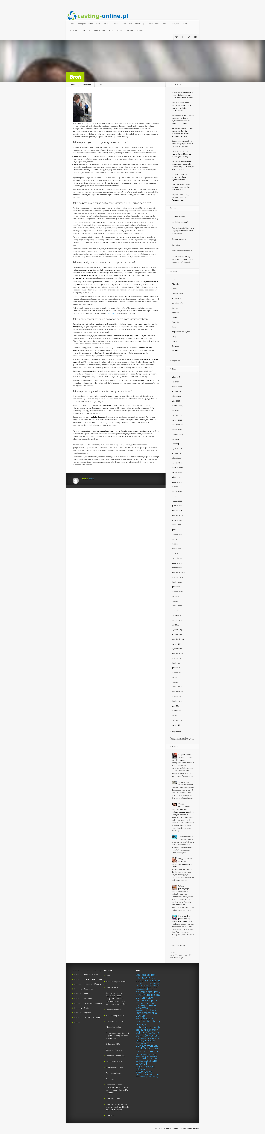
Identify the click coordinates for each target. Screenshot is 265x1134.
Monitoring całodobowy (115, 1021)
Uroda (82, 30)
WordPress (194, 1128)
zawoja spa (143, 1077)
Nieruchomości (153, 24)
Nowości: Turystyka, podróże (88, 1003)
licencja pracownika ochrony (148, 1028)
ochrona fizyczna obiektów (147, 1034)
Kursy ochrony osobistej (115, 1016)
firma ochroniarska (144, 990)
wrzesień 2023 (177, 468)
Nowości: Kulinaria (83, 989)
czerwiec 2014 (177, 711)
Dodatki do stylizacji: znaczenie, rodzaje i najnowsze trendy (179, 177)
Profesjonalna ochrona (114, 1067)
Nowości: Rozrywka (83, 999)
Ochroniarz (176, 245)
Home (72, 24)
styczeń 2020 (177, 615)
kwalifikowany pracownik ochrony (148, 1020)
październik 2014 (178, 692)
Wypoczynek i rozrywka (96, 30)
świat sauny (153, 1077)
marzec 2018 (177, 644)
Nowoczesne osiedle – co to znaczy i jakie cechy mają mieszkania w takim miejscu (182, 95)
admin (91, 479)
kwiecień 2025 (177, 415)
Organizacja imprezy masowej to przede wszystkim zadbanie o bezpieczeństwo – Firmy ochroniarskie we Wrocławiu (116, 998)
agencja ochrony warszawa (148, 979)
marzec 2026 (177, 387)
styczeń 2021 (177, 558)
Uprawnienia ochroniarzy (115, 1056)
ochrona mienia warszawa (145, 1044)
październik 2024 (178, 425)
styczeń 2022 (177, 501)
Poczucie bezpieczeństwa (182, 251)
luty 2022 (175, 496)
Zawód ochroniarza (185, 837)
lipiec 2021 (176, 530)
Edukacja (106, 24)
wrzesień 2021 (177, 520)
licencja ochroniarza (143, 1025)
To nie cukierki (183, 782)
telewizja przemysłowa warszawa (144, 1072)
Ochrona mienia (112, 987)
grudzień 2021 (177, 506)
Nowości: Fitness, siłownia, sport (91, 984)
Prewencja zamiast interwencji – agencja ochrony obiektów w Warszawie (183, 230)
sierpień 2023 (177, 472)
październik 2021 (178, 515)
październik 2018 (178, 639)
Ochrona (165, 24)
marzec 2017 (176, 687)
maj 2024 (175, 439)
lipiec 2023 (176, 477)
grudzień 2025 (177, 391)
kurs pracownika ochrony (146, 1014)
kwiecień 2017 (177, 682)
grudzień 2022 (177, 482)
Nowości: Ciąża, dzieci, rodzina (90, 979)
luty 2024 (175, 444)
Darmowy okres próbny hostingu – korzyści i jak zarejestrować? (181, 187)
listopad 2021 (177, 511)
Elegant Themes (171, 1128)
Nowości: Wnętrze (82, 1013)
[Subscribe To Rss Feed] (189, 37)
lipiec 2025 (176, 401)
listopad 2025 (177, 396)
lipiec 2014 (176, 706)
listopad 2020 (177, 568)
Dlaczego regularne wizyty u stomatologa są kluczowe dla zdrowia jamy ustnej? (183, 144)
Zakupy (110, 30)
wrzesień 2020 (177, 577)
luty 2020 (175, 611)
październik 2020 (178, 572)
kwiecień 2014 (177, 720)
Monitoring (110, 1079)
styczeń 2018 (177, 649)
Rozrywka (175, 24)
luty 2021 (175, 553)
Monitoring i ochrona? (180, 222)
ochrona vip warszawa (147, 1053)
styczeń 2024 (177, 449)
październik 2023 (178, 463)
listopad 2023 (177, 458)
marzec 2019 (177, 620)
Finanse (115, 24)
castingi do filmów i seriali (150, 987)
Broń (108, 976)
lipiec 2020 (176, 587)
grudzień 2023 (177, 453)
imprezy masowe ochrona (146, 1001)
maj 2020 (175, 596)
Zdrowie (119, 30)
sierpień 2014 (177, 701)
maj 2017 (175, 677)
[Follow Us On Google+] (195, 37)
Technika (185, 24)
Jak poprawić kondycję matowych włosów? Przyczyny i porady (180, 197)
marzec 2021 (176, 549)
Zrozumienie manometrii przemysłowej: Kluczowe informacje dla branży (181, 154)
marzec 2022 (177, 491)
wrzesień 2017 (177, 658)
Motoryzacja (140, 24)
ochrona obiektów (147, 1047)
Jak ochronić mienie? (114, 1062)
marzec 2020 (177, 606)
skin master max (152, 1056)
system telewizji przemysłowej (146, 1063)
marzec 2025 (177, 420)
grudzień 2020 (177, 563)
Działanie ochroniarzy (114, 1050)
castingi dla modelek (150, 985)
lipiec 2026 (176, 377)
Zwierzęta (129, 30)
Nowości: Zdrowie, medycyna (87, 1018)
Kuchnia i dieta (126, 24)
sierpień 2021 (176, 525)
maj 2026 (175, 382)
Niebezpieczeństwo (113, 1027)
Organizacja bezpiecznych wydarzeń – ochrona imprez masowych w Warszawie (182, 259)
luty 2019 (175, 625)
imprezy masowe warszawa (146, 1006)
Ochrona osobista (178, 216)
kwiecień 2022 (177, 487)
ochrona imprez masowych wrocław (148, 1039)
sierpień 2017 (176, 663)
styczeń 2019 (177, 630)
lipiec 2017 (176, 668)
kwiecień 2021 (177, 544)
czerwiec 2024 (177, 434)
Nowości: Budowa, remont (86, 975)
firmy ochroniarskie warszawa (148, 997)
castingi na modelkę (141, 989)
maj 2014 (175, 715)
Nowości (78, 1022)
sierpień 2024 (177, 430)
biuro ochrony (144, 983)
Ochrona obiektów (179, 239)
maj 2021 (175, 539)
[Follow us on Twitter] (176, 37)
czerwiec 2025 (177, 406)
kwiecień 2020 (177, 601)
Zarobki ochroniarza (113, 1010)
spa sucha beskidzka (145, 1058)
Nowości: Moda (81, 994)
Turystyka (73, 30)
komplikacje (111, 313)
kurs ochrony (149, 1010)
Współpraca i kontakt (85, 24)
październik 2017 (178, 653)
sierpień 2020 (177, 582)
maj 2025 (175, 410)
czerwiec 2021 (177, 534)
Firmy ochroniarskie (113, 1073)
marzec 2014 (177, 725)
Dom (98, 24)
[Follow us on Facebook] (183, 37)
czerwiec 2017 (177, 673)
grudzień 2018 (177, 634)
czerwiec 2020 (177, 592)
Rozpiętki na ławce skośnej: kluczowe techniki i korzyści (182, 757)
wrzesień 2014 (177, 696)
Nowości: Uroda (81, 1008)
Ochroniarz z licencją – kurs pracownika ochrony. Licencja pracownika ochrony (117, 1107)
